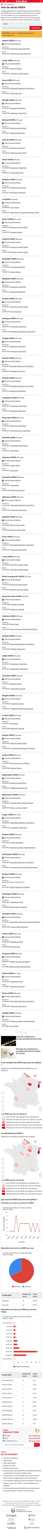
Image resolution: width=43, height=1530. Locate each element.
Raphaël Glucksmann (10, 1468)
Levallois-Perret (15, 803)
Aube (19, 69)
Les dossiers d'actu (10, 1441)
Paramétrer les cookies (8, 1505)
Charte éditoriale (24, 1501)
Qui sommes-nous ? (8, 1501)
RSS (15, 1503)
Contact (38, 1501)
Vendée (24, 808)
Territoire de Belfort (23, 962)
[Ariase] (11, 1528)
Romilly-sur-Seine (17, 74)
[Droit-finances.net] (32, 1519)
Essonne (27, 54)
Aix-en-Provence (17, 629)
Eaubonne (14, 391)
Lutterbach (15, 828)
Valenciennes (15, 133)
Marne (19, 232)
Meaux (12, 907)
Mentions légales (27, 1505)
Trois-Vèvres (15, 267)
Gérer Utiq (19, 1505)
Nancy (12, 887)
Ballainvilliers (15, 788)
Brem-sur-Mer (16, 808)
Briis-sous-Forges (17, 54)
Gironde (21, 604)
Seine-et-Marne (21, 907)
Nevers (13, 768)
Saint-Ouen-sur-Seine (18, 212)
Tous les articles (9, 1503)
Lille (12, 470)
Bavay (13, 465)
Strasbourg (14, 292)
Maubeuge (13, 684)
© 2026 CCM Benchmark (21, 1507)
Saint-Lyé (13, 69)
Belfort (13, 962)
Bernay (13, 947)
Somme (18, 312)
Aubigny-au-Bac (15, 128)
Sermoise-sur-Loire (17, 763)
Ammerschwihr (16, 431)
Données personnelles (32, 1503)
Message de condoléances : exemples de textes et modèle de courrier (28, 1051)
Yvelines (31, 748)
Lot (20, 93)
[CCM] (32, 1515)
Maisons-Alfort (15, 967)
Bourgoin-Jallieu (16, 743)
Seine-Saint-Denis (32, 212)
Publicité (32, 1501)
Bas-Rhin (23, 168)
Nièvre (22, 267)
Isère (24, 743)
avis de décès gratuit (25, 33)
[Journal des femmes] (11, 1515)
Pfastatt (14, 371)
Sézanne (14, 232)
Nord (24, 128)
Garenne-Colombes (19, 867)
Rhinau (13, 173)
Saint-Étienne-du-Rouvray (19, 922)
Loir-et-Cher (20, 490)
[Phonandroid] (32, 1527)
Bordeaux (14, 604)
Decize (12, 272)
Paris (12, 207)
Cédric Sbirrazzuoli (9, 1463)
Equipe (17, 1501)
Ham (13, 312)
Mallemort (14, 709)
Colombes (14, 49)
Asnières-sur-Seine (16, 848)
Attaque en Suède (9, 1466)
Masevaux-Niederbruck (19, 332)
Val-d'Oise (21, 391)
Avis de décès (9, 4)
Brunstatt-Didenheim (18, 88)
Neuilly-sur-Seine (17, 1021)
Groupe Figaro (37, 1505)
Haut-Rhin (30, 88)
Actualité (7, 1436)
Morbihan (19, 843)
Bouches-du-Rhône (30, 629)
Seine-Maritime (34, 922)
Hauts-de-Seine (24, 49)
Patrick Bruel (7, 1461)
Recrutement (21, 1503)
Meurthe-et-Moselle (22, 887)
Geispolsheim (15, 669)
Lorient (13, 843)
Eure (18, 947)
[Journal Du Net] (11, 1519)
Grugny (13, 927)
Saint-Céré (14, 93)
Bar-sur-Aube (15, 525)
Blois (13, 490)
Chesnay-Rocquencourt (20, 748)
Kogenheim (15, 168)
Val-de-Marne (22, 446)
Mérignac (14, 609)
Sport (6, 1438)
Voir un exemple (34, 1436)
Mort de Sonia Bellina (10, 1458)
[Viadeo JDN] (32, 1523)
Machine (15, 704)
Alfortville (14, 446)
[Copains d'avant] (11, 1523)
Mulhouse (13, 108)
